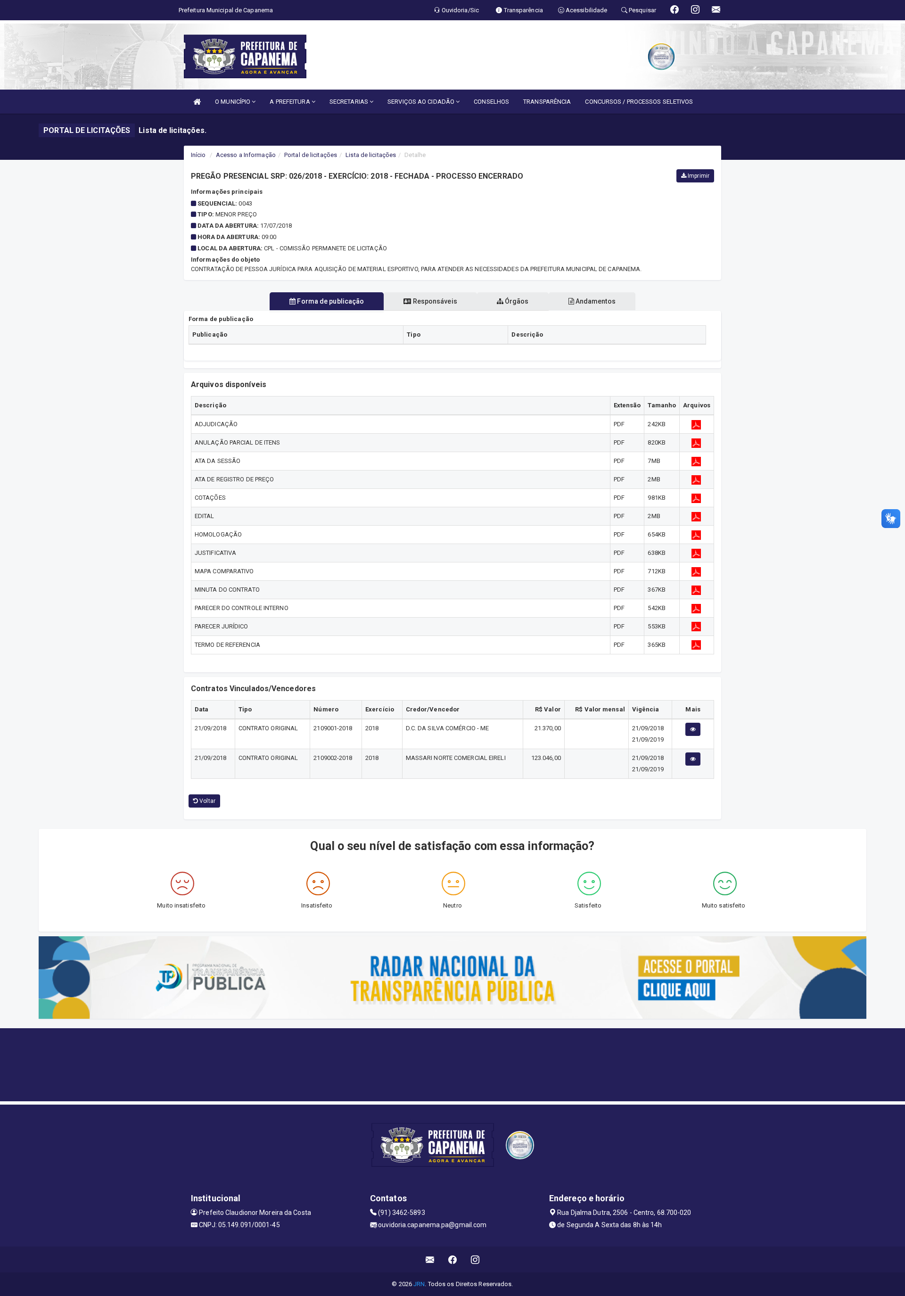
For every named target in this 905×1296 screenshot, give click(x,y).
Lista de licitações (371, 154)
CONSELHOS (491, 101)
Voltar (206, 801)
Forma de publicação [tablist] (330, 301)
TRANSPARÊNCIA (547, 101)
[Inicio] (197, 102)
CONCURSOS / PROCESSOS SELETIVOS (639, 101)
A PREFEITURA (290, 101)
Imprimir (697, 176)
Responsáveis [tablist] (434, 301)
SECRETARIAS (349, 101)
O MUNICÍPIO (233, 101)
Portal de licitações (310, 154)
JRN (419, 1284)
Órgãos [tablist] (516, 301)
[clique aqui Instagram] (475, 1259)
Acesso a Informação (246, 154)
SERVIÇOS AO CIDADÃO (421, 101)
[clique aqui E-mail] (430, 1259)
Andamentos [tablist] (595, 301)
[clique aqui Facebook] (452, 1259)
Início (198, 154)
